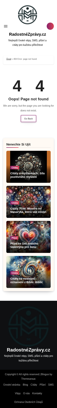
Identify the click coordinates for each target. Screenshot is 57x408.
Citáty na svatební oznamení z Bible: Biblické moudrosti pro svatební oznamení (28, 284)
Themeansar (28, 378)
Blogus (45, 374)
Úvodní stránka (11, 384)
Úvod (8, 59)
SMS (51, 384)
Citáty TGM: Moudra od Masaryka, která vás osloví (28, 210)
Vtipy (18, 393)
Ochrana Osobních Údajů (28, 402)
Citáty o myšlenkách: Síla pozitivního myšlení (27, 175)
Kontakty (37, 393)
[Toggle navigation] (5, 26)
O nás (26, 393)
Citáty (15, 167)
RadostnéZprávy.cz (27, 34)
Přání (14, 238)
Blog (25, 384)
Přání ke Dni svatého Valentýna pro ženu (24, 245)
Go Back (28, 118)
